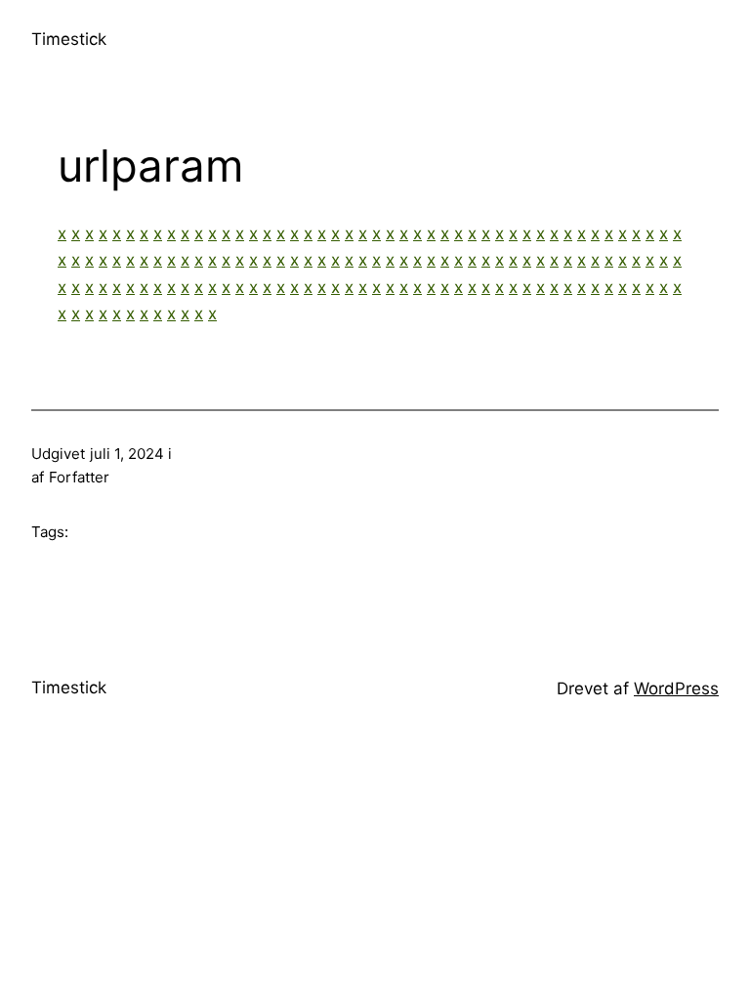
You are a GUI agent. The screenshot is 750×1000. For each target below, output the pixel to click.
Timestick (68, 39)
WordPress (676, 688)
